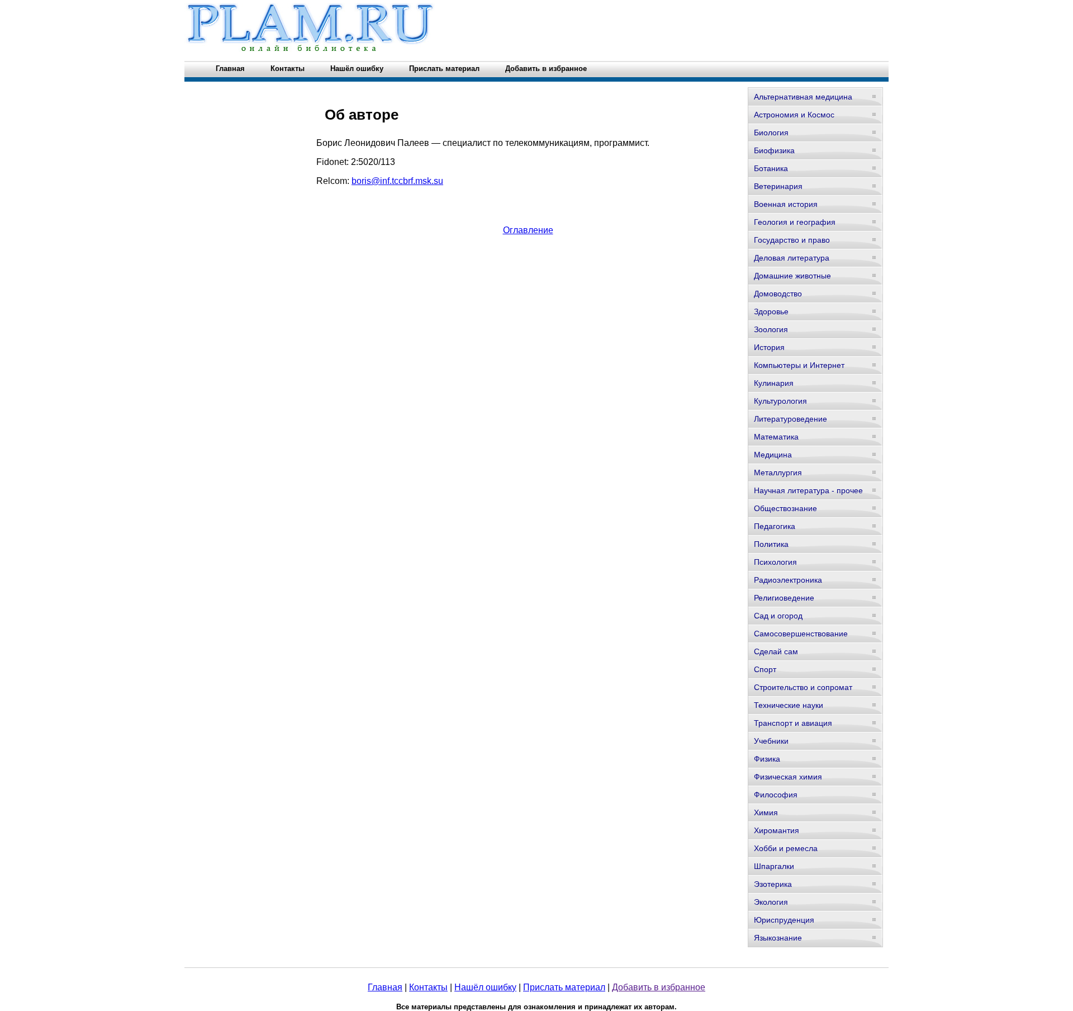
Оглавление (528, 230)
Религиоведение (784, 597)
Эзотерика (773, 884)
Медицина (773, 454)
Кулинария (774, 383)
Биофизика (774, 150)
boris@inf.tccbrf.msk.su (397, 181)
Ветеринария (778, 186)
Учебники (771, 740)
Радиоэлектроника (788, 579)
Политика (771, 544)
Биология (771, 132)
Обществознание (785, 508)
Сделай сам (776, 651)
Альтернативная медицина (803, 96)
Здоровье (771, 311)
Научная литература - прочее (808, 490)
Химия (766, 812)
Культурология (780, 400)
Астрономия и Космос (794, 114)
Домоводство (778, 293)
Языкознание (778, 937)
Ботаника (771, 168)
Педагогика (774, 526)
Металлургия (778, 472)
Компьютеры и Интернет (799, 365)
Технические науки (788, 705)
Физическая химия (788, 776)
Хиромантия (776, 830)
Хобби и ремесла (786, 848)
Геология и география (794, 222)
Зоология (771, 329)
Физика (767, 758)
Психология (775, 562)
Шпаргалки (774, 866)
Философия (775, 794)
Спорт (765, 669)
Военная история (786, 204)
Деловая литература (791, 257)
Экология (771, 901)
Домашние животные (792, 275)
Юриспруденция (784, 919)
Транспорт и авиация (793, 723)
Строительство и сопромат (803, 687)
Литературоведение (790, 418)
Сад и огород (778, 615)
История (769, 347)
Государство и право (792, 239)
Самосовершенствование (801, 633)
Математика (776, 436)
